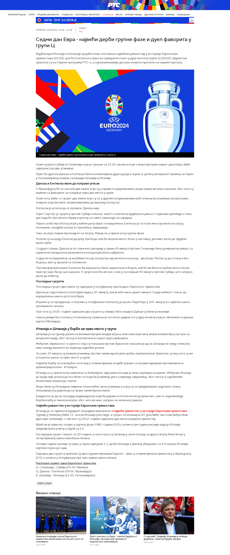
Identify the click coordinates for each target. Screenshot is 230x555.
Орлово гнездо (133, 14)
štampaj (191, 20)
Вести (119, 14)
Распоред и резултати (87, 14)
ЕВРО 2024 (44, 483)
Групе (31, 14)
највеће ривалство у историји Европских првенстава (150, 411)
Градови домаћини (48, 14)
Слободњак (183, 14)
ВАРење (170, 14)
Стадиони (67, 14)
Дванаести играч (153, 14)
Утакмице (107, 14)
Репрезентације (17, 14)
